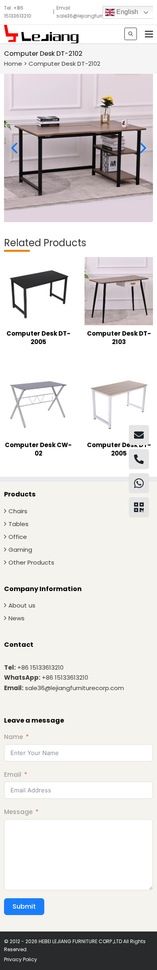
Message (18, 812)
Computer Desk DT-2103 (119, 337)
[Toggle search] (130, 34)
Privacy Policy (20, 959)
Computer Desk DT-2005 (38, 337)
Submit (24, 906)
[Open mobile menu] (149, 34)
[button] (14, 148)
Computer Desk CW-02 (38, 449)
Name (13, 737)
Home (13, 63)
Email (12, 774)
